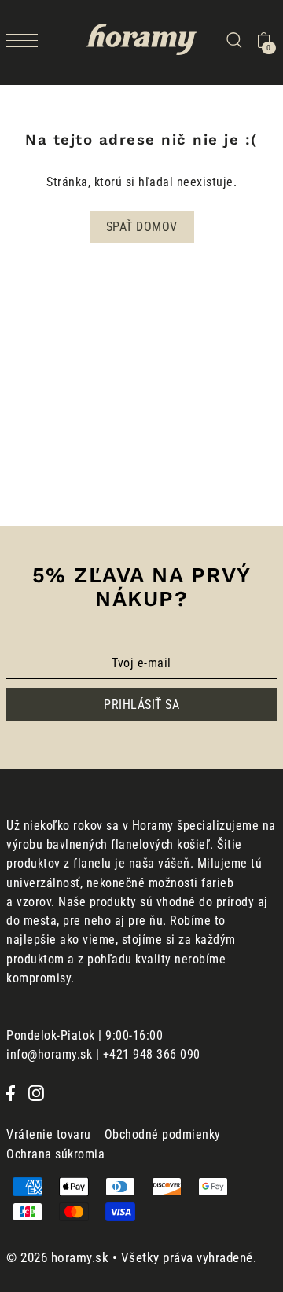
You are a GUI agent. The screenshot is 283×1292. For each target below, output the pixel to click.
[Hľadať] (233, 39)
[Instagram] (36, 1092)
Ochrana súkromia (55, 1154)
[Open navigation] (26, 39)
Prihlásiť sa (141, 704)
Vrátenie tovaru (48, 1134)
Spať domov (142, 226)
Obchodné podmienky (163, 1134)
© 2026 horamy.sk (57, 1257)
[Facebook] (10, 1092)
